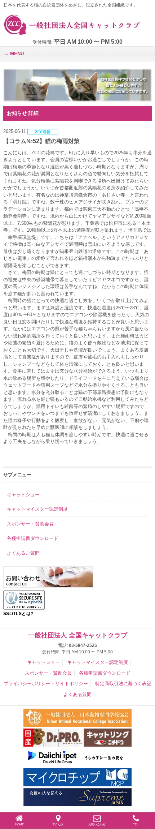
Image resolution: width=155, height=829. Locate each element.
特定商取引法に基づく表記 (123, 683)
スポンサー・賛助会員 (30, 524)
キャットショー (23, 494)
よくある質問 (77, 694)
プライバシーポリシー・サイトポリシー (46, 683)
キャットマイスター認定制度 (37, 509)
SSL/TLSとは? (18, 613)
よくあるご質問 (23, 553)
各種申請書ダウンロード (32, 538)
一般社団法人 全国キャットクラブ (77, 635)
